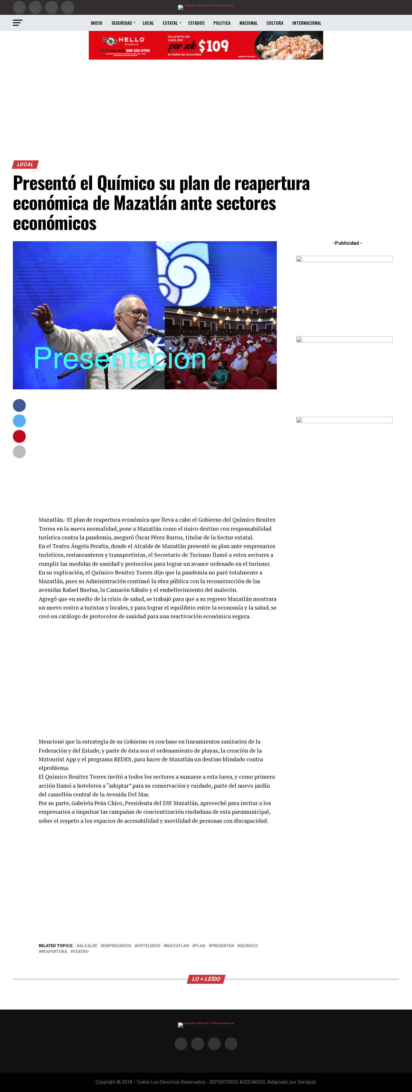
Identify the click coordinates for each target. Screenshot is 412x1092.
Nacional (248, 22)
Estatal (170, 22)
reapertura (54, 952)
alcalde (88, 946)
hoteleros (148, 946)
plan (200, 946)
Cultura (275, 22)
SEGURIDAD (121, 22)
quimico (249, 946)
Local (148, 22)
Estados (196, 22)
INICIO (96, 22)
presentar (222, 946)
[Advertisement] (206, 112)
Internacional (306, 22)
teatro (81, 952)
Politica (221, 22)
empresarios (117, 946)
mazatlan (177, 946)
